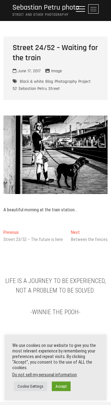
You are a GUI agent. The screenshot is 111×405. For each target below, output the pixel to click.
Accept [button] (61, 386)
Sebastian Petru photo (45, 7)
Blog (49, 81)
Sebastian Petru (32, 88)
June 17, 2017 (28, 71)
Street (54, 88)
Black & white (32, 81)
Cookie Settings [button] (30, 386)
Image (56, 71)
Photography (66, 81)
